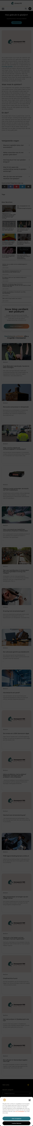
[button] (29, 1100)
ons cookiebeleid (19, 1111)
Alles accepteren (16, 1118)
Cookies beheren (16, 1123)
